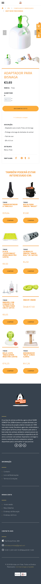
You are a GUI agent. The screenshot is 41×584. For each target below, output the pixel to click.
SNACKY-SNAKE (29, 300)
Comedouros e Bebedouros (24, 8)
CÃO (8, 8)
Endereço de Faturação (11, 511)
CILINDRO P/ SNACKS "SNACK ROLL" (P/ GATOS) (30, 253)
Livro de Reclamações (11, 475)
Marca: (7, 88)
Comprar (10, 220)
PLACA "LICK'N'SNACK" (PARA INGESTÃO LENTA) (10, 254)
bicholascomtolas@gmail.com (15, 545)
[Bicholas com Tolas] (20, 3)
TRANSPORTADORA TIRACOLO (10, 205)
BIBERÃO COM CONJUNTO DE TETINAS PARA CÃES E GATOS (9, 305)
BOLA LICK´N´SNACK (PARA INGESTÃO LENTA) (10, 355)
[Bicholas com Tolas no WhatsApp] (24, 445)
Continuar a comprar (21, 117)
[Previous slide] (4, 32)
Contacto (7, 471)
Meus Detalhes (9, 508)
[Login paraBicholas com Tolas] (38, 35)
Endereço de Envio (10, 515)
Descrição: (8, 124)
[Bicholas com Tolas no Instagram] (20, 445)
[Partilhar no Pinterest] (22, 158)
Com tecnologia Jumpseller (25, 567)
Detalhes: (8, 146)
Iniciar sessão (8, 504)
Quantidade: (8, 94)
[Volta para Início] (3, 8)
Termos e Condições (10, 478)
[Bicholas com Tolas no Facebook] (16, 445)
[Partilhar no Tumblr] (25, 158)
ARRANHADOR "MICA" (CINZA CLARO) (29, 355)
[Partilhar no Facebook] (16, 158)
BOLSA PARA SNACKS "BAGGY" (30, 205)
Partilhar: (8, 158)
